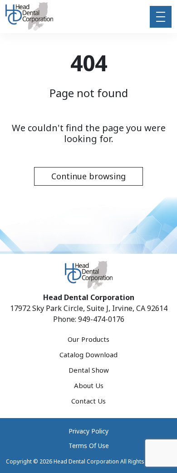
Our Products (88, 339)
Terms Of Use (89, 445)
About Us (88, 385)
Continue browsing (88, 176)
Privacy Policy (88, 431)
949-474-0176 (101, 319)
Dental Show (89, 369)
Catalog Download (88, 354)
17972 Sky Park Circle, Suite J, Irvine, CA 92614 (88, 308)
